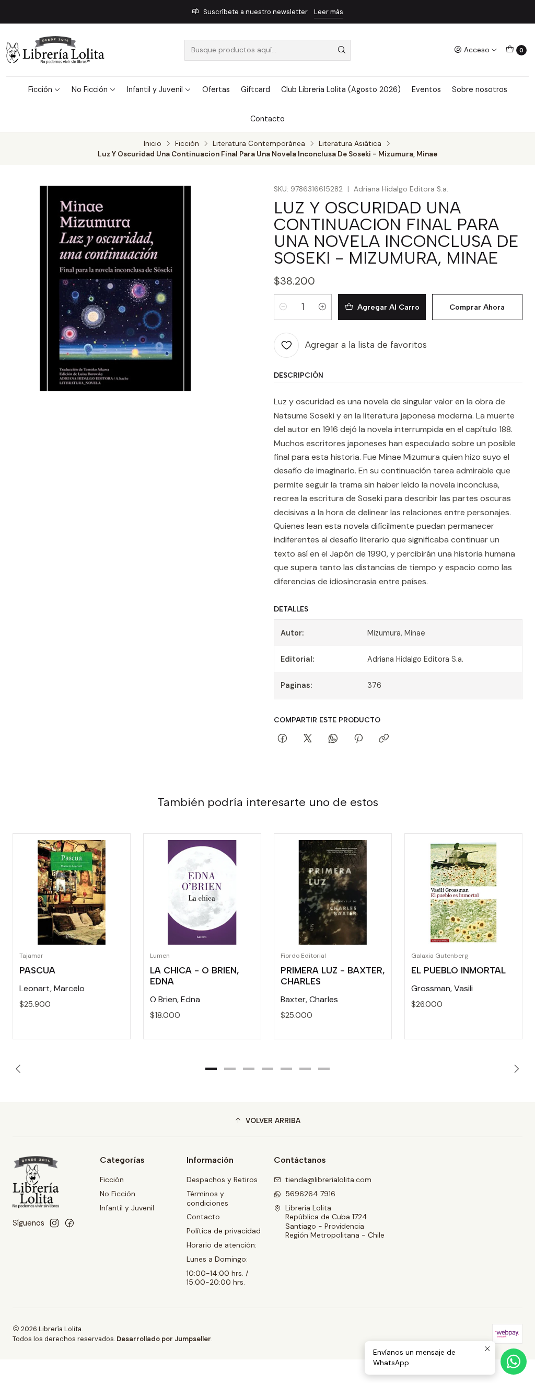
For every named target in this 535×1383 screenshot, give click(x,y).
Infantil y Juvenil (155, 89)
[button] (211, 1069)
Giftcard (255, 89)
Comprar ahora (477, 307)
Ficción (40, 89)
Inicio (152, 144)
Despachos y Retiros (222, 1179)
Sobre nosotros (479, 89)
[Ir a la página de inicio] (55, 50)
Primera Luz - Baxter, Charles (333, 976)
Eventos (426, 89)
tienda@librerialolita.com (328, 1179)
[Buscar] (342, 50)
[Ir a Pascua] (71, 892)
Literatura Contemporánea (259, 144)
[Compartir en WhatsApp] (333, 739)
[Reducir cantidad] (283, 307)
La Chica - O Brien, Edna (194, 976)
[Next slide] (514, 1069)
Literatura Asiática (350, 144)
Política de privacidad (224, 1230)
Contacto (267, 118)
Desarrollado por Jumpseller (164, 1338)
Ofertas (216, 89)
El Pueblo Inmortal (458, 970)
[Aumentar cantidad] (322, 307)
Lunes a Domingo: (217, 1259)
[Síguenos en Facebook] (69, 1223)
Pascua (37, 970)
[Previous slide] (20, 1069)
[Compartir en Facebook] (282, 739)
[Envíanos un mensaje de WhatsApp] (514, 1361)
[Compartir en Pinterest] (358, 739)
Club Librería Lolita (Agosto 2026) (341, 89)
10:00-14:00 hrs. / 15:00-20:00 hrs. (217, 1277)
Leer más (328, 11)
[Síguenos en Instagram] (54, 1223)
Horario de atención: (222, 1245)
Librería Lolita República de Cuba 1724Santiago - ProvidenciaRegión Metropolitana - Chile (335, 1221)
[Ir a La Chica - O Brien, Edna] (202, 892)
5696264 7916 (310, 1193)
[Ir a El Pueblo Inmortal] (463, 892)
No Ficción (90, 89)
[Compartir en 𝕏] (308, 739)
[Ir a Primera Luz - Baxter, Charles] (333, 892)
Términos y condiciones (207, 1198)
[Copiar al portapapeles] (383, 739)
